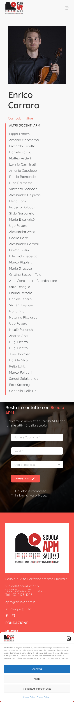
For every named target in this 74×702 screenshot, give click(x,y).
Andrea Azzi (18, 336)
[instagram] (13, 615)
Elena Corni (18, 201)
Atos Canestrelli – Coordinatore (33, 281)
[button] (68, 638)
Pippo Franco (19, 134)
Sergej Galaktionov (23, 378)
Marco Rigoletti (21, 262)
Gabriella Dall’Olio (22, 391)
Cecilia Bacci (19, 238)
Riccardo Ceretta (22, 146)
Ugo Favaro (18, 226)
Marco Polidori (20, 372)
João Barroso (19, 354)
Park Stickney (19, 385)
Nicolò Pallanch (21, 330)
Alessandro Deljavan (25, 195)
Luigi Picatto (18, 342)
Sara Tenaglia (19, 287)
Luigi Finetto (18, 348)
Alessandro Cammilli (24, 244)
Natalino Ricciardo (23, 317)
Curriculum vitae (20, 118)
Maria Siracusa (20, 268)
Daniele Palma (20, 152)
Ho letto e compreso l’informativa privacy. (31, 493)
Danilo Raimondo (22, 177)
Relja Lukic (17, 366)
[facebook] (6, 615)
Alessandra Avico (22, 232)
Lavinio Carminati (22, 164)
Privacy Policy (43, 697)
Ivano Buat (17, 311)
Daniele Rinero (20, 299)
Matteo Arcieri (20, 158)
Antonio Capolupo (23, 170)
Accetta (37, 669)
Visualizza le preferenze (37, 688)
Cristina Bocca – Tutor (26, 274)
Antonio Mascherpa (24, 140)
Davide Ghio (18, 360)
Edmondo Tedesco (23, 256)
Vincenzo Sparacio (23, 189)
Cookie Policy (29, 697)
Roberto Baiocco (22, 207)
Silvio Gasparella (21, 213)
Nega (37, 678)
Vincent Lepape (21, 305)
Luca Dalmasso (21, 183)
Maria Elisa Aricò (22, 219)
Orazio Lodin (19, 250)
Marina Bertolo (20, 293)
